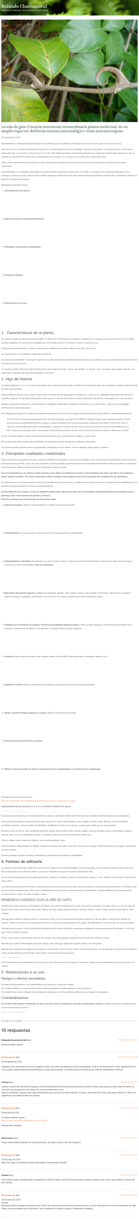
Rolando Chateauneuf (24, 6)
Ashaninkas (23, 385)
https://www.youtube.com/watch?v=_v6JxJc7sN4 (24, 1120)
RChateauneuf (8, 1057)
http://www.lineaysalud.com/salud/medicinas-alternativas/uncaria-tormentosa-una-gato (38, 801)
